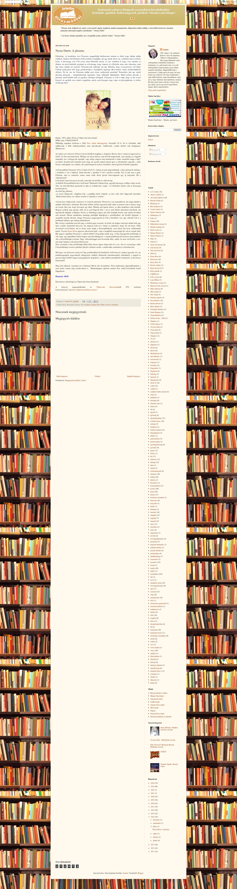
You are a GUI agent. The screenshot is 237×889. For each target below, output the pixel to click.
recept (152, 565)
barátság (153, 365)
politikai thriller (155, 547)
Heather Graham (156, 227)
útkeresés (153, 680)
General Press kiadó (157, 713)
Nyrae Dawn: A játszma (160, 829)
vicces (152, 650)
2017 (153, 806)
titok (152, 615)
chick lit (153, 383)
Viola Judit (154, 330)
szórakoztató (154, 597)
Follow (150, 139)
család (152, 386)
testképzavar (154, 609)
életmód (153, 659)
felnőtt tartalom (155, 430)
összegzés (153, 674)
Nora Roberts (155, 300)
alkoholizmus (155, 353)
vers (151, 644)
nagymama (154, 533)
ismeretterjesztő (155, 471)
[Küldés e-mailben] (88, 301)
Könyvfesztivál (155, 268)
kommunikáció (155, 486)
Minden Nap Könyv (157, 696)
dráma (152, 406)
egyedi (152, 412)
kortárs (152, 489)
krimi (152, 491)
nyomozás (153, 541)
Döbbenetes (154, 215)
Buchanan (153, 203)
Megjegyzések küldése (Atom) (75, 380)
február (155, 837)
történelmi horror (156, 633)
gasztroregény (155, 441)
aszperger (153, 362)
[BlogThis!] (90, 301)
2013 (153, 844)
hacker (152, 453)
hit (151, 456)
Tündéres (153, 321)
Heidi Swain (154, 230)
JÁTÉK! (163, 751)
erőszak (153, 424)
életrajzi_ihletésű (156, 665)
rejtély (152, 571)
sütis (151, 600)
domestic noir (155, 403)
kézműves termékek (157, 497)
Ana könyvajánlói (156, 197)
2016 (153, 810)
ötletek (152, 677)
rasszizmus (154, 559)
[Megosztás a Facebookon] (95, 301)
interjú (152, 468)
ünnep (152, 683)
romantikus (114, 305)
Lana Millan (154, 280)
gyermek (153, 447)
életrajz (152, 662)
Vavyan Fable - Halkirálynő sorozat (162, 740)
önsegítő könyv (155, 671)
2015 (153, 813)
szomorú (153, 591)
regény (152, 568)
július (155, 826)
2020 (153, 796)
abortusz (153, 341)
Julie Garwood (155, 250)
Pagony (153, 710)
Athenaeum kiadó (156, 699)
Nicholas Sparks (156, 297)
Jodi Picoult (154, 247)
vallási (152, 641)
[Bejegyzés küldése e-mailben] (83, 301)
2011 (153, 851)
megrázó (153, 521)
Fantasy (153, 221)
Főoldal (97, 376)
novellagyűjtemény (157, 539)
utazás (152, 639)
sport (152, 588)
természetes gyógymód (158, 603)
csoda (152, 394)
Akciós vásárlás (155, 194)
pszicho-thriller (155, 550)
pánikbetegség (155, 556)
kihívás (152, 480)
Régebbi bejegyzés (133, 376)
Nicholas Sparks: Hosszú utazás (169, 765)
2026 (153, 783)
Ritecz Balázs (155, 306)
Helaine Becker (155, 233)
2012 (153, 848)
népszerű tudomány (157, 544)
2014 (153, 817)
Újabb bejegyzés (62, 376)
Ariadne (166, 49)
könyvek (153, 500)
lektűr (152, 506)
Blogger (140, 873)
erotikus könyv (155, 421)
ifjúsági (153, 462)
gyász (152, 450)
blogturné (153, 371)
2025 (153, 786)
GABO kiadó (154, 702)
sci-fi (152, 580)
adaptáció (153, 344)
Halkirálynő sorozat (157, 224)
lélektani (153, 509)
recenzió (107, 305)
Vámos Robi (154, 333)
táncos (152, 621)
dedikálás (153, 397)
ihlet (151, 465)
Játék (152, 253)
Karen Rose (154, 256)
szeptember (157, 823)
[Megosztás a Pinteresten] (97, 301)
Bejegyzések (155, 150)
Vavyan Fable (155, 327)
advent (152, 347)
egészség (153, 415)
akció (152, 350)
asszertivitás (154, 359)
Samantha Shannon (157, 309)
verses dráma (154, 647)
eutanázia (153, 427)
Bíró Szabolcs (155, 206)
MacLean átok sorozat (158, 286)
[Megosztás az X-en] (92, 301)
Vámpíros (153, 336)
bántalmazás (154, 380)
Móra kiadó (154, 292)
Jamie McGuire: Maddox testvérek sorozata (169, 728)
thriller (152, 612)
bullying (153, 374)
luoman (125, 873)
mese (152, 524)
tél (151, 627)
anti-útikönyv (155, 356)
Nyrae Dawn (72, 231)
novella (152, 536)
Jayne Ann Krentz (156, 244)
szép (151, 594)
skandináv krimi (156, 583)
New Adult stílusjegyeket (97, 143)
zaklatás (153, 653)
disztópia (153, 400)
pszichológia (154, 553)
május (155, 833)
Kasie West (154, 262)
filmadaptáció (155, 433)
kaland (152, 477)
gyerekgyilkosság (156, 444)
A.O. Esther (154, 192)
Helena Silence (155, 236)
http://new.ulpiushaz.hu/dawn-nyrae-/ (83, 289)
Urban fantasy (155, 324)
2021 (153, 793)
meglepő (94, 305)
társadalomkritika (156, 624)
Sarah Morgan (155, 312)
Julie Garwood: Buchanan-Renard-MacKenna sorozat (162, 746)
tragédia (153, 618)
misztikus (153, 527)
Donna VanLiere (156, 212)
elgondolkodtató (156, 418)
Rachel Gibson (155, 303)
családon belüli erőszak (158, 391)
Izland (152, 241)
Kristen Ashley (155, 265)
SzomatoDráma (155, 315)
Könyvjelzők (154, 271)
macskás (153, 512)
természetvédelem (156, 606)
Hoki (152, 239)
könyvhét (153, 503)
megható (87, 305)
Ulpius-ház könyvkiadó (108, 287)
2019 (153, 800)
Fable (152, 218)
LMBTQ (153, 274)
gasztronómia (155, 438)
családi (152, 389)
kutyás (152, 494)
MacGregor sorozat (157, 283)
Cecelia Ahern (155, 209)
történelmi (154, 630)
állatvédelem (154, 656)
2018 (153, 803)
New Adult (100, 305)
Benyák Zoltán (155, 200)
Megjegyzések (156, 154)
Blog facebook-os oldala (158, 693)
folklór (152, 436)
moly (152, 530)
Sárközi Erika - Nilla (157, 318)
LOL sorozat (154, 277)
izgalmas (153, 474)
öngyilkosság (154, 668)
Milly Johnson (155, 289)
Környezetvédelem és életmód (160, 716)
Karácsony (154, 259)
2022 (153, 790)
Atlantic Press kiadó (157, 705)
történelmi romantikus (158, 636)
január (155, 840)
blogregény (154, 368)
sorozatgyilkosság (156, 586)
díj (151, 409)
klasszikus (153, 483)
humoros (153, 459)
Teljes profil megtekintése (157, 90)
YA (151, 338)
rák (151, 577)
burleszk (153, 377)
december (156, 820)
